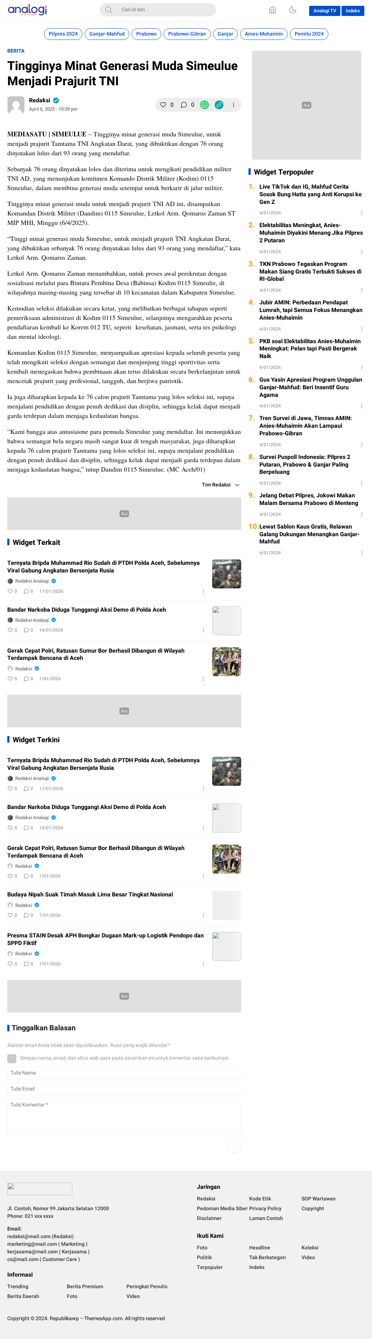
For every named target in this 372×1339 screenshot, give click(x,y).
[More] (233, 104)
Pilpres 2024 (63, 34)
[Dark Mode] (292, 9)
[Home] (272, 9)
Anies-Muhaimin (264, 34)
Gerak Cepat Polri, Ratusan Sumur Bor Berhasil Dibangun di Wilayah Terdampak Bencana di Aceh (96, 654)
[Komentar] (183, 104)
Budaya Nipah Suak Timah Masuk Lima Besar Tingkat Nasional (90, 895)
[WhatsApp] (204, 104)
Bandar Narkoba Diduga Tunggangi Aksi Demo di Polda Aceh (86, 610)
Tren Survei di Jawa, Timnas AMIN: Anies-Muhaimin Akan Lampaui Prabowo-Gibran (305, 426)
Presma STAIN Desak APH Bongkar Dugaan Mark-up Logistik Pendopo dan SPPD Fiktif (105, 939)
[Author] (16, 104)
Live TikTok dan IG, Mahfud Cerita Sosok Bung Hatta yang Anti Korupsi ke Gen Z (310, 194)
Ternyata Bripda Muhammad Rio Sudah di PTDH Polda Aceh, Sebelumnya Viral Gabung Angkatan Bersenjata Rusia (103, 567)
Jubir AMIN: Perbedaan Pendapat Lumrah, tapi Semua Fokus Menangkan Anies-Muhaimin (311, 310)
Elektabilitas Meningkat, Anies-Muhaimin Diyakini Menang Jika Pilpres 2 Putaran (311, 233)
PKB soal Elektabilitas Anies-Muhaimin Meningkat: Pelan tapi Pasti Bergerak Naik (310, 349)
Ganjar (225, 34)
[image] (226, 573)
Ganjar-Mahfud (107, 34)
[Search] (108, 10)
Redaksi (39, 100)
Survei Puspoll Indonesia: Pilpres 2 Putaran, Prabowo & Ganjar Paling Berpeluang (304, 464)
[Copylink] (219, 104)
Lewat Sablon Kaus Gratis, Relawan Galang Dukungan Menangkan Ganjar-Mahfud (309, 534)
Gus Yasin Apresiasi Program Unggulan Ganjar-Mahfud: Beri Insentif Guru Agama (310, 387)
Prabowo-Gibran (187, 34)
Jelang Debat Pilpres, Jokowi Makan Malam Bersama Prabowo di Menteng (308, 499)
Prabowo (146, 34)
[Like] (163, 104)
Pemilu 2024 (309, 34)
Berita (15, 51)
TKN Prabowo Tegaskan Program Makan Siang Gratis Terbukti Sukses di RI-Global (310, 271)
